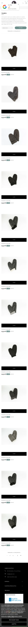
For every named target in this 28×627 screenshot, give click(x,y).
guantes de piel (5, 72)
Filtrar (20, 27)
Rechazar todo (14, 620)
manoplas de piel (6, 115)
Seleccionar (8, 27)
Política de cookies (6, 616)
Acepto (14, 624)
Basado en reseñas (12, 8)
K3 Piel (10, 5)
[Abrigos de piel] (14, 3)
